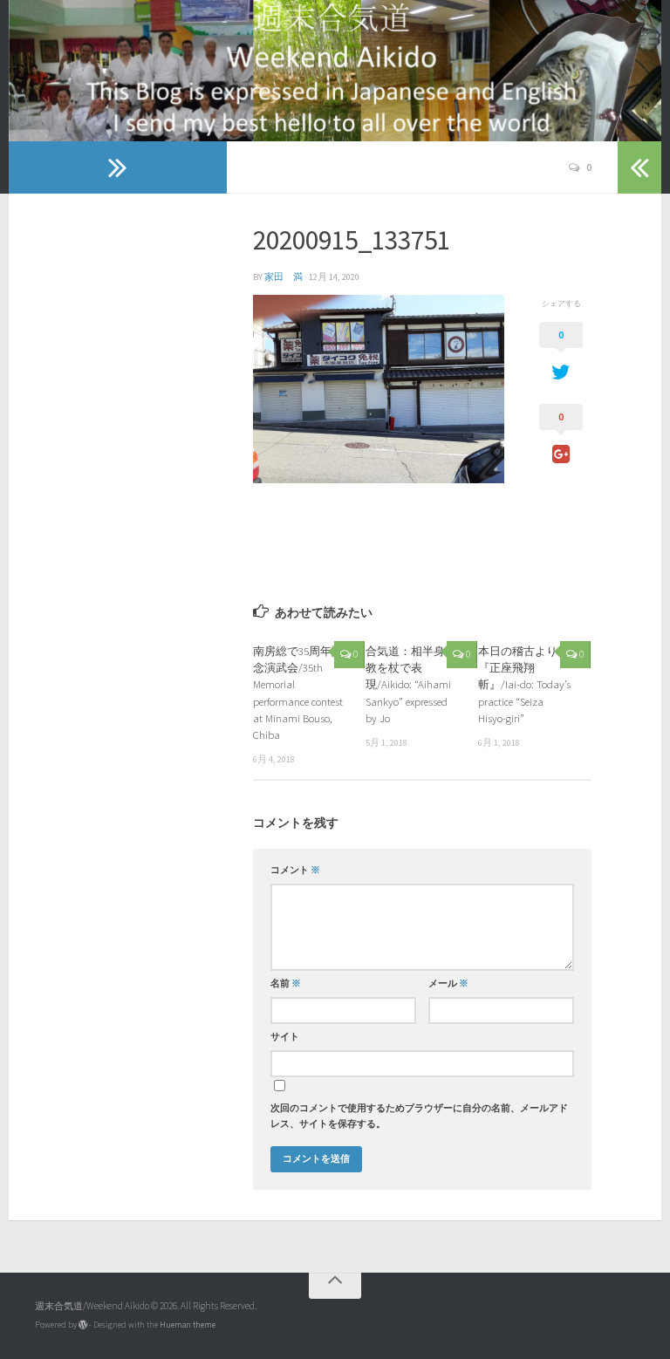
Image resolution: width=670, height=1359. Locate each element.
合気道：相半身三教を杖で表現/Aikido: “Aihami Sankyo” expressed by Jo (411, 684)
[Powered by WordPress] (83, 1325)
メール (448, 983)
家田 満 (283, 277)
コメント (295, 870)
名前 (285, 983)
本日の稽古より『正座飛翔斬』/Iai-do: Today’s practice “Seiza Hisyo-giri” (524, 684)
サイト (284, 1036)
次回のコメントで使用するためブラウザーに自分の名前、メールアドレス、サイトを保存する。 (419, 1116)
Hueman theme (187, 1324)
